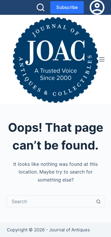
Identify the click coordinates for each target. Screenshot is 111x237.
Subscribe (67, 7)
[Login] (97, 7)
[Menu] (101, 59)
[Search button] (98, 201)
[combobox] (50, 201)
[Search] (40, 7)
